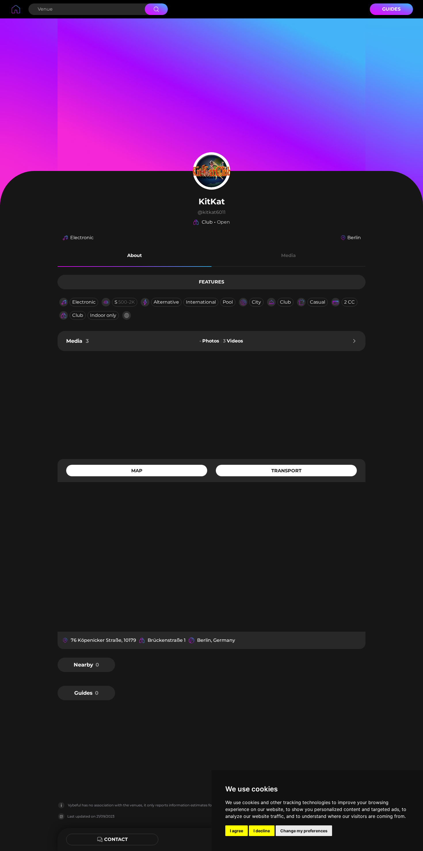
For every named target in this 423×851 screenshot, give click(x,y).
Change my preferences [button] (303, 830)
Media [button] (288, 255)
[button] (135, 256)
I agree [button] (236, 830)
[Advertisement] (211, 404)
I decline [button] (262, 830)
